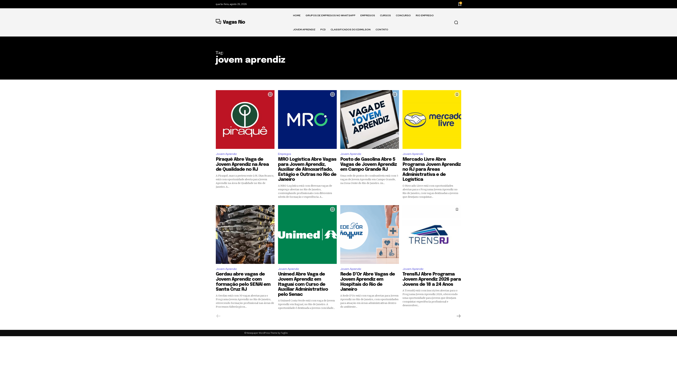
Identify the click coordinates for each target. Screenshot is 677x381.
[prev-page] (218, 316)
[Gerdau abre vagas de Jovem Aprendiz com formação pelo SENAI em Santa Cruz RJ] (245, 234)
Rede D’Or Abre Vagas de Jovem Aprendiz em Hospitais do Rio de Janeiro (367, 282)
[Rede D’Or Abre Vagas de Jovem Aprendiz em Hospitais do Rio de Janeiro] (369, 234)
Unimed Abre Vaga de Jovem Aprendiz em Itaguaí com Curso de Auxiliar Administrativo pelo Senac (303, 284)
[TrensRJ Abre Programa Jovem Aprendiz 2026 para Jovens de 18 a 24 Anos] (431, 234)
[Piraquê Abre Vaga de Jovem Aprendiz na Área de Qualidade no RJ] (245, 119)
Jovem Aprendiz (226, 154)
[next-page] (458, 316)
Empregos (284, 154)
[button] (456, 22)
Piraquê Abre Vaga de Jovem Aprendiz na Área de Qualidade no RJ (242, 164)
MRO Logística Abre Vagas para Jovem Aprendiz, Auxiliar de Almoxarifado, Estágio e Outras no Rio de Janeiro (307, 169)
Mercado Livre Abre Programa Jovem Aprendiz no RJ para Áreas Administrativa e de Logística (431, 169)
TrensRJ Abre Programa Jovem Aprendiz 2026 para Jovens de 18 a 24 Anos (431, 279)
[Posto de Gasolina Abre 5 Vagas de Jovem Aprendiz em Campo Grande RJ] (369, 119)
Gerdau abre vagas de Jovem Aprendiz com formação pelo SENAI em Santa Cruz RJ (243, 282)
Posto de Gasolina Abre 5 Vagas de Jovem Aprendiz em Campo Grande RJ (368, 164)
